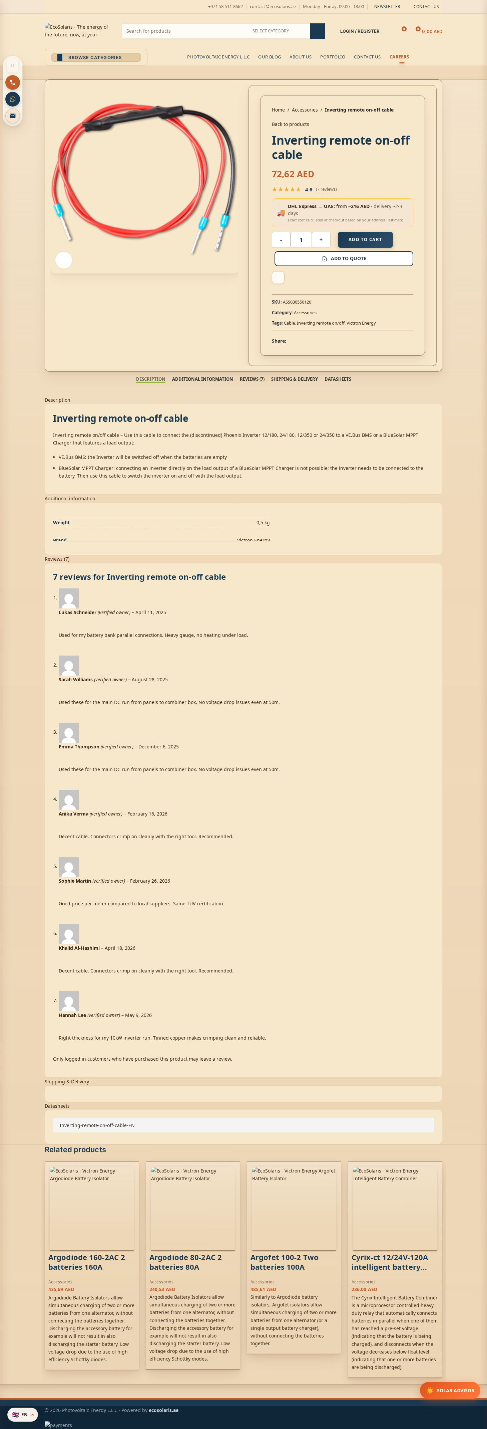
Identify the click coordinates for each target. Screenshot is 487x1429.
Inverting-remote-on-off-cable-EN (97, 1125)
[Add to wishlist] (278, 277)
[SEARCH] (317, 31)
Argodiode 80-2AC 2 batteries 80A (185, 1262)
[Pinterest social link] (81, 6)
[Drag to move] (12, 65)
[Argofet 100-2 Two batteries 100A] (294, 1209)
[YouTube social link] (73, 6)
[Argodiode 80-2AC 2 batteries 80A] (193, 1209)
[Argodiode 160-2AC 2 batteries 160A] (92, 1209)
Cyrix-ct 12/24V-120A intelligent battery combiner (390, 1266)
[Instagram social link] (65, 6)
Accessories (305, 110)
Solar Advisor (450, 1390)
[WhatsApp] (12, 99)
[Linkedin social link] (314, 340)
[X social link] (57, 6)
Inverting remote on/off (321, 323)
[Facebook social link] (49, 6)
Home (278, 110)
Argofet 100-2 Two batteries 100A (285, 1262)
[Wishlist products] (389, 31)
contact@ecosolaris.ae (273, 6)
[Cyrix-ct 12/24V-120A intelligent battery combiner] (395, 1209)
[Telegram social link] (322, 340)
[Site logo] (78, 30)
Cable (289, 323)
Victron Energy (361, 323)
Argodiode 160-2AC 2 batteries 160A (86, 1262)
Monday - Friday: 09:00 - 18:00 (333, 6)
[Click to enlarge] (63, 260)
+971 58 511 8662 (225, 6)
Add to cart (365, 239)
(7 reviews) (326, 189)
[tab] (150, 379)
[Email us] (12, 116)
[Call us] (12, 82)
